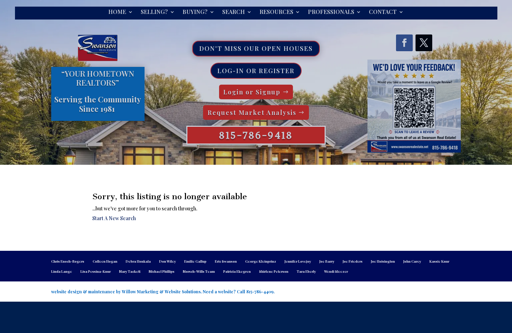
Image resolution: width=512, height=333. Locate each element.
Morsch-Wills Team (199, 271)
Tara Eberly (306, 271)
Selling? (154, 12)
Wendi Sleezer (336, 271)
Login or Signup (251, 92)
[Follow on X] (424, 42)
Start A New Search (114, 218)
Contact (383, 12)
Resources (276, 12)
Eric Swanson (226, 261)
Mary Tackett (129, 271)
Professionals (331, 12)
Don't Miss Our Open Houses (256, 48)
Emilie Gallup (195, 261)
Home (117, 12)
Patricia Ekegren (237, 271)
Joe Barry (326, 261)
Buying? (195, 12)
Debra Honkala (138, 261)
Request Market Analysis (252, 112)
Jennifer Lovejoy (298, 261)
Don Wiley (167, 261)
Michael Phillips (161, 271)
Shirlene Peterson (273, 271)
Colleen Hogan (105, 261)
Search (233, 12)
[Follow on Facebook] (404, 42)
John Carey (412, 261)
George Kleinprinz (260, 261)
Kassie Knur (439, 261)
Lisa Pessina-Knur (95, 271)
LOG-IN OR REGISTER (256, 71)
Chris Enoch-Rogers (67, 261)
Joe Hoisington (383, 261)
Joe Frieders (353, 261)
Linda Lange (61, 271)
